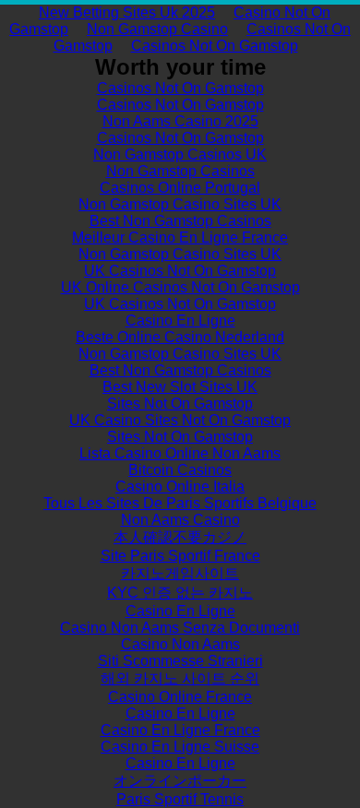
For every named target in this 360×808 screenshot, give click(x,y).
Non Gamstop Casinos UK (180, 154)
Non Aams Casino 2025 (180, 121)
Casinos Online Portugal (180, 188)
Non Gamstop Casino (157, 29)
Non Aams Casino (180, 520)
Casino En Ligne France (180, 730)
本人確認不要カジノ (180, 537)
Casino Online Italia (180, 486)
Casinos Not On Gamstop (214, 45)
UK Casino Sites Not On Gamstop (180, 420)
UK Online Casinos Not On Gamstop (180, 287)
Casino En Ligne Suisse (180, 747)
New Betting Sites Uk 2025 (127, 12)
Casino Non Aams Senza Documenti (180, 628)
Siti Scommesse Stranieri (180, 661)
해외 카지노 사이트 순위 (180, 678)
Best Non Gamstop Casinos (180, 221)
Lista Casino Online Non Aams (180, 453)
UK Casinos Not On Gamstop (180, 271)
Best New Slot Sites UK (180, 387)
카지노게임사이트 (180, 573)
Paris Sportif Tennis (180, 799)
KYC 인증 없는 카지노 (180, 592)
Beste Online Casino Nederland (180, 337)
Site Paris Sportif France (180, 556)
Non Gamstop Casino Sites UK (180, 204)
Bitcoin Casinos (180, 470)
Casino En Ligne (180, 320)
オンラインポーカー (180, 781)
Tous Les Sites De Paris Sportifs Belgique (180, 503)
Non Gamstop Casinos (180, 171)
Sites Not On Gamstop (180, 403)
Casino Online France (180, 697)
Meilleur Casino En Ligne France (180, 237)
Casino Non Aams (180, 644)
